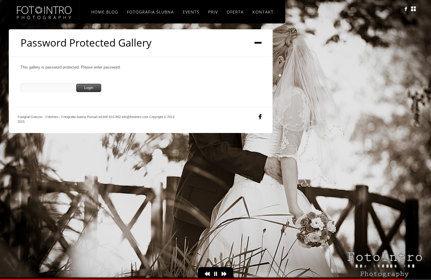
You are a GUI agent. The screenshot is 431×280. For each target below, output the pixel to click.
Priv (213, 12)
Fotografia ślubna (150, 12)
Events (191, 12)
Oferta (235, 12)
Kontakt (263, 12)
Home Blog (104, 12)
